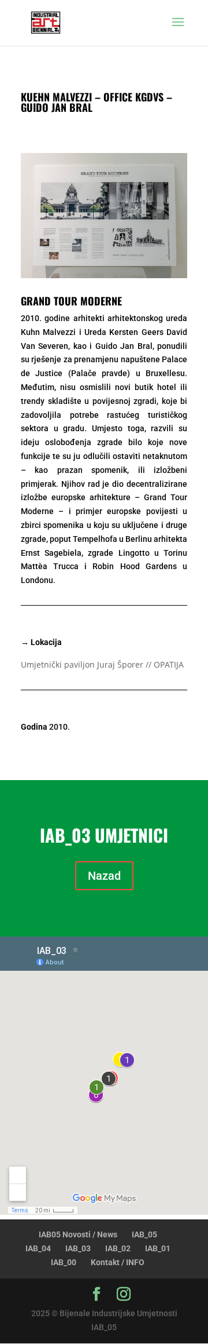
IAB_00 (63, 1262)
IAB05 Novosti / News (78, 1234)
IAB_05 (144, 1234)
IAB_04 (38, 1248)
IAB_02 (118, 1248)
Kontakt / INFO (117, 1262)
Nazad (104, 876)
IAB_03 (78, 1248)
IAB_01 (157, 1248)
